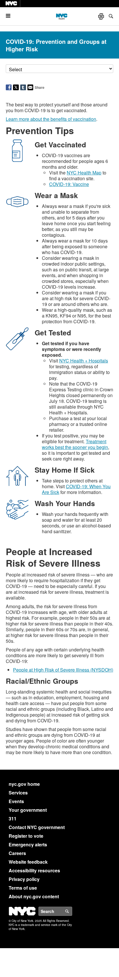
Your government (28, 810)
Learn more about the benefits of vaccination (51, 119)
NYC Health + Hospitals (83, 360)
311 (12, 818)
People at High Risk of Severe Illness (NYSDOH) (63, 669)
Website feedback (28, 861)
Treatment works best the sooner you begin (75, 444)
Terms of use (23, 887)
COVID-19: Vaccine (69, 184)
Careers (17, 853)
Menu (10, 16)
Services (18, 792)
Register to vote (26, 836)
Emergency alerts (28, 844)
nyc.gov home (24, 784)
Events (16, 801)
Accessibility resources (34, 870)
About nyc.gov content (34, 896)
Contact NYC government (37, 827)
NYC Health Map (84, 172)
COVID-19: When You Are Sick (76, 489)
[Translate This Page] (101, 16)
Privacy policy (24, 879)
